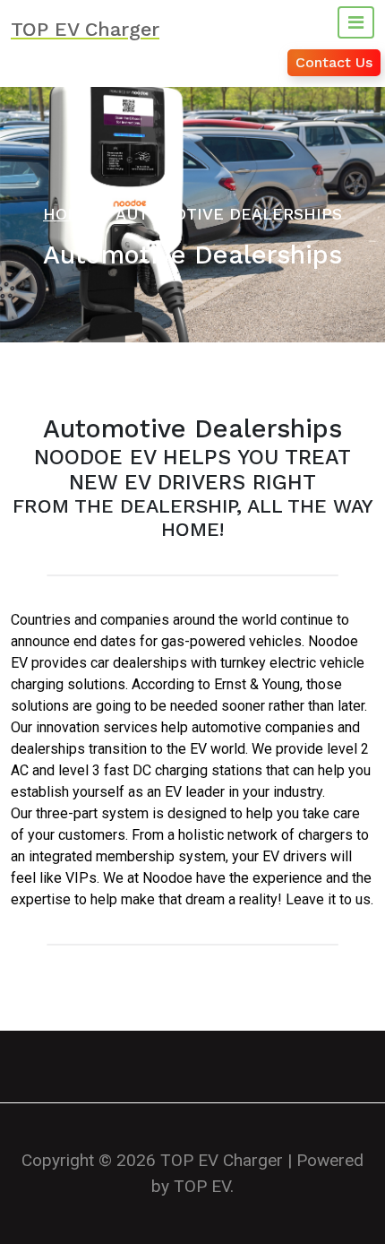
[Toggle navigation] (356, 22)
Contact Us (333, 62)
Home (67, 213)
